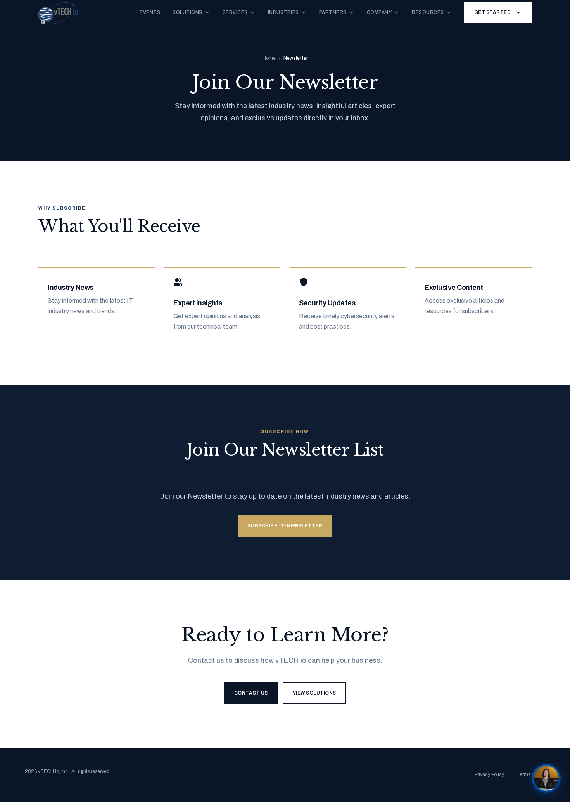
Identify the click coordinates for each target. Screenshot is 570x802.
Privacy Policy (489, 774)
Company (379, 12)
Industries (283, 12)
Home (269, 58)
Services (235, 12)
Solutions (187, 12)
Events (150, 12)
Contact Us (251, 693)
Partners (333, 12)
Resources (428, 12)
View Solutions (314, 693)
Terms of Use (530, 774)
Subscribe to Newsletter (285, 525)
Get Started (492, 12)
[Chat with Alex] (546, 778)
